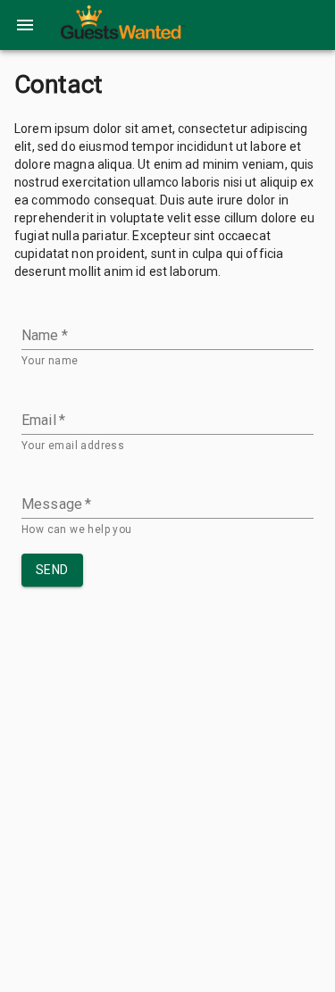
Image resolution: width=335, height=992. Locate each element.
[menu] (25, 25)
